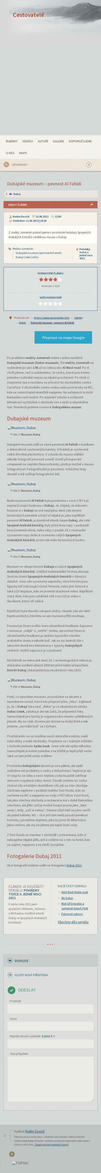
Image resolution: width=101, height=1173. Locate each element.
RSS (12, 1155)
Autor (13, 1018)
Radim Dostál (21, 216)
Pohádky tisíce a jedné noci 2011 (86, 253)
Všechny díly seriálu (73, 922)
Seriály (27, 141)
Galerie (58, 141)
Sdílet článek (17, 204)
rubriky (78, 317)
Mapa (23, 153)
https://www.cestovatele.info (51, 317)
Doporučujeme (80, 141)
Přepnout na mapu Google (63, 337)
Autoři (43, 141)
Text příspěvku (19, 1053)
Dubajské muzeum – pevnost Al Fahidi (52, 322)
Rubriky (12, 141)
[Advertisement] (50, 82)
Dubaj (16, 194)
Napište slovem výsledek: (32, 1036)
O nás (10, 153)
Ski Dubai (67, 898)
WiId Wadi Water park (74, 892)
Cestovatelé (31, 15)
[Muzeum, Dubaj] (21, 427)
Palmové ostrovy (72, 914)
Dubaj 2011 (74, 865)
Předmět (15, 1001)
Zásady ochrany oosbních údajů (51, 1144)
